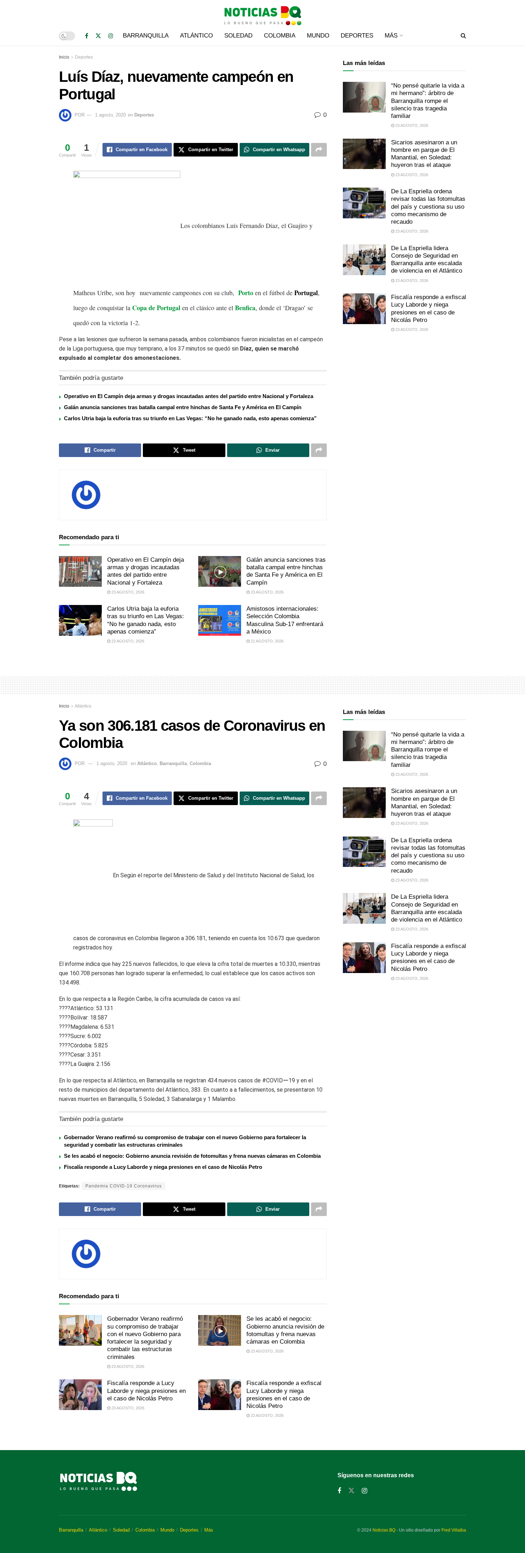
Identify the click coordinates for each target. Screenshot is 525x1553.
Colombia (279, 35)
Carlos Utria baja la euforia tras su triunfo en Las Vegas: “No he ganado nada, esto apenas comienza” (190, 418)
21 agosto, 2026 (267, 641)
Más (391, 35)
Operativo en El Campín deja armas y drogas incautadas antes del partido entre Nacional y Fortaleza (188, 396)
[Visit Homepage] (262, 12)
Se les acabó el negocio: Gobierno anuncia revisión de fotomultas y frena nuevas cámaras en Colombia (192, 1156)
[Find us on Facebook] (86, 36)
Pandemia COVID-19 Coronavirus (123, 1186)
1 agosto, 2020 (110, 115)
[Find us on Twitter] (98, 36)
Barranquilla (146, 35)
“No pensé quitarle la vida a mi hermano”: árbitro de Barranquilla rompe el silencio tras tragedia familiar (427, 100)
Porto (245, 292)
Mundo (318, 35)
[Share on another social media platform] (319, 150)
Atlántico (196, 35)
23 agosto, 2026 (127, 592)
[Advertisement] (404, 398)
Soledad (238, 35)
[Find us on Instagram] (110, 36)
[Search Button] (463, 36)
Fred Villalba (453, 1530)
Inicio (64, 57)
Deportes (357, 35)
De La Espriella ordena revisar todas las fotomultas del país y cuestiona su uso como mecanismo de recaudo (428, 206)
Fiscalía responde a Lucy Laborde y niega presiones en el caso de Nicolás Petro (163, 1167)
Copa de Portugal (156, 307)
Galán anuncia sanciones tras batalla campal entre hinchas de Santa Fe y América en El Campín (182, 407)
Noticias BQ (383, 1530)
